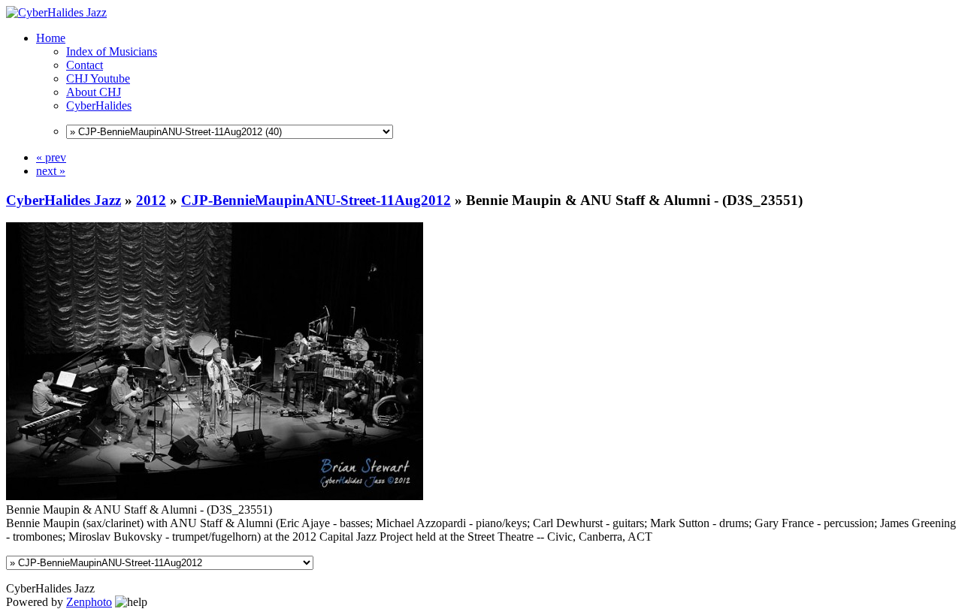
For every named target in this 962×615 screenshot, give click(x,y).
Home (50, 38)
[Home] (56, 12)
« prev (51, 157)
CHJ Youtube (98, 78)
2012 (151, 200)
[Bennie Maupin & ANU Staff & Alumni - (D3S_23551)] (214, 496)
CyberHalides (99, 105)
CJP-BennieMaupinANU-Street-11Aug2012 (316, 200)
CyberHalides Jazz (63, 200)
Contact (84, 65)
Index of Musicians (111, 51)
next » (50, 170)
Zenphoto (89, 601)
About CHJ (93, 92)
